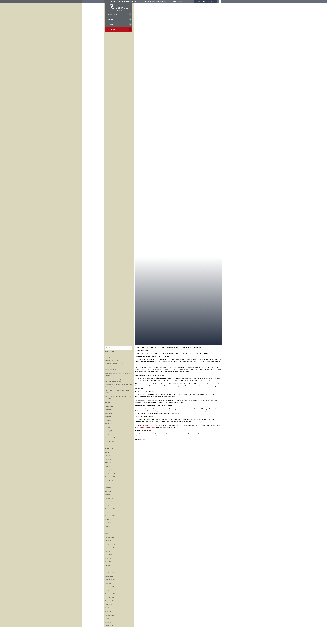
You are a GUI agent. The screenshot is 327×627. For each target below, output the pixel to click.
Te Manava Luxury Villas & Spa (114, 363)
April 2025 (108, 462)
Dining (132, 1)
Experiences (147, 1)
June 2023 (108, 526)
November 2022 (110, 544)
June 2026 (108, 413)
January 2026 (109, 431)
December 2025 (110, 434)
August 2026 (109, 406)
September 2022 (110, 547)
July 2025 (108, 452)
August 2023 (109, 519)
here (143, 439)
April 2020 (108, 611)
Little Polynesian (110, 366)
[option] (178, 172)
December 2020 (110, 590)
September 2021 (110, 579)
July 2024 (108, 487)
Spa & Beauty (139, 1)
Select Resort (113, 14)
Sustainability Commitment (168, 1)
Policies (179, 1)
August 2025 (109, 448)
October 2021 (109, 576)
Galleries (155, 1)
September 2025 (110, 445)
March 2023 (108, 533)
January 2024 (109, 501)
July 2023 (108, 523)
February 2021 (109, 586)
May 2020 (108, 608)
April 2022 (108, 558)
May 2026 (108, 416)
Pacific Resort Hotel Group (114, 1)
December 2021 (110, 569)
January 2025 (109, 470)
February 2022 (109, 565)
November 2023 (110, 509)
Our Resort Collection (205, 1)
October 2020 (109, 597)
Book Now (112, 29)
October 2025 (109, 441)
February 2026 (109, 427)
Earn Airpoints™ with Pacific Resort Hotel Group (117, 391)
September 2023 (110, 516)
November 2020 (110, 594)
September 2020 (110, 601)
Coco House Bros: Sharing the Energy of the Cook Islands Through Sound (118, 380)
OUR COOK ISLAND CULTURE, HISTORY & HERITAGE (118, 397)
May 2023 (108, 530)
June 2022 (108, 555)
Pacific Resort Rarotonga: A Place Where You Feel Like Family (118, 386)
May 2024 (108, 494)
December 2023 (110, 505)
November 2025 (110, 438)
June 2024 (108, 491)
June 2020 (108, 604)
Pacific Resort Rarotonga (112, 357)
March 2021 (108, 583)
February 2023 (109, 537)
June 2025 (108, 455)
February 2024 (109, 498)
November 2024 (110, 477)
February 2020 (109, 615)
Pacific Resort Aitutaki (111, 360)
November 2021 (110, 572)
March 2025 (108, 466)
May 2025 (108, 459)
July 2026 (108, 409)
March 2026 (108, 423)
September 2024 (110, 484)
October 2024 (109, 480)
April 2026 (108, 420)
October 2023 (109, 512)
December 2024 (110, 473)
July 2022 (108, 551)
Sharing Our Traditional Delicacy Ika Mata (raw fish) (117, 374)
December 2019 (110, 622)
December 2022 (110, 540)
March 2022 (108, 562)
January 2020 (109, 618)
